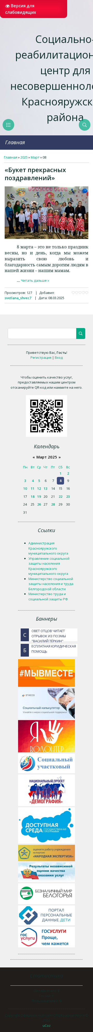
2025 (24, 157)
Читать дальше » (35, 280)
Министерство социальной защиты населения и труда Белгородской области (50, 583)
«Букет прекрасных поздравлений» (35, 173)
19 (39, 496)
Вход (59, 357)
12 (39, 488)
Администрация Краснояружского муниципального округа (48, 548)
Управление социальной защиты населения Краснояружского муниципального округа (48, 566)
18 (32, 496)
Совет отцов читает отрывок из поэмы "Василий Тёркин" (44, 634)
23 (68, 496)
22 (60, 496)
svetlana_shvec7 (18, 297)
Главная (15, 142)
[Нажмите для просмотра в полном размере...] (46, 237)
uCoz (47, 1025)
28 (53, 504)
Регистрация (40, 357)
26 (39, 504)
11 (32, 488)
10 (25, 488)
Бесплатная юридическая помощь (49, 649)
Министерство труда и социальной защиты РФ (48, 596)
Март (35, 157)
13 (45, 488)
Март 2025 (46, 457)
